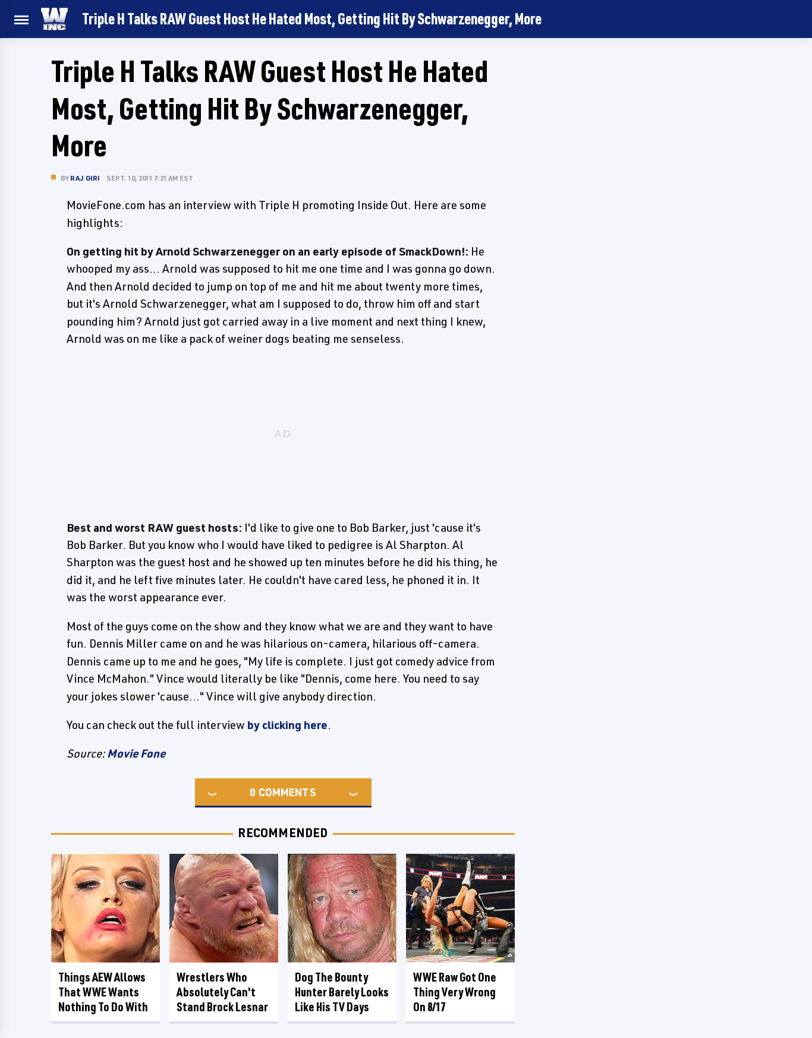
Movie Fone (136, 753)
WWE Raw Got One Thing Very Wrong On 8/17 (454, 992)
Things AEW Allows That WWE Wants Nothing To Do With (103, 992)
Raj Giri (85, 177)
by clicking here (287, 725)
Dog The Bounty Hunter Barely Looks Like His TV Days (342, 992)
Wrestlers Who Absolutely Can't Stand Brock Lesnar (222, 992)
